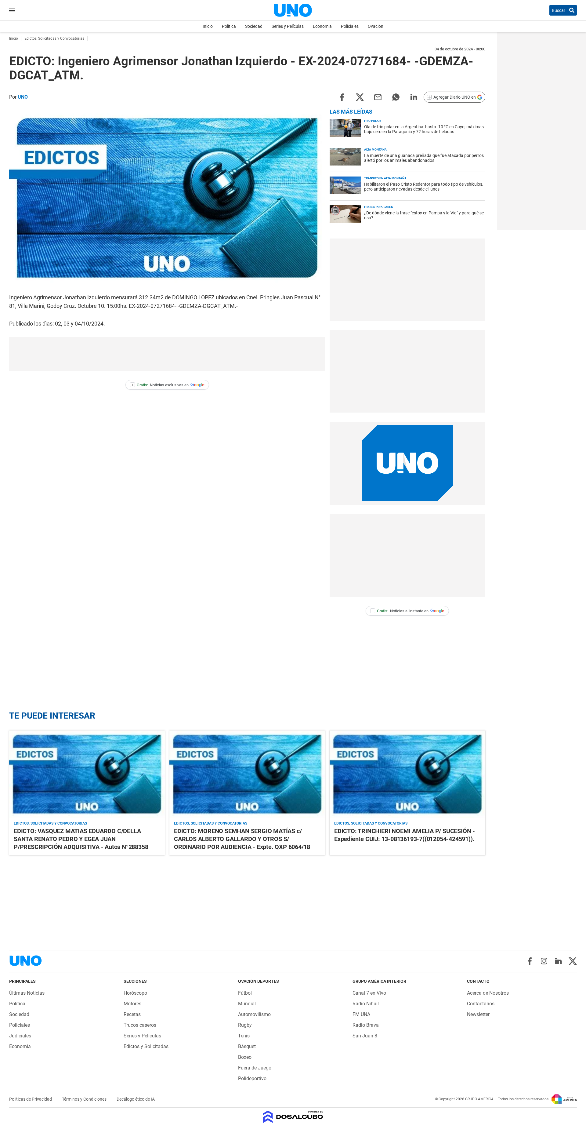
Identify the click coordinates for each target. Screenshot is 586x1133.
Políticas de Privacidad (31, 1099)
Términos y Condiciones (84, 1099)
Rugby (245, 1025)
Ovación (375, 26)
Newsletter (478, 1014)
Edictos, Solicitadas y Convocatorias (50, 823)
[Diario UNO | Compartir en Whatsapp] (396, 97)
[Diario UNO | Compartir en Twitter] (360, 97)
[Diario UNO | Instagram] (544, 961)
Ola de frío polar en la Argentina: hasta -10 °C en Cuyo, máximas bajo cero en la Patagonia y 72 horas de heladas (424, 129)
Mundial (247, 1004)
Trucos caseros (140, 1025)
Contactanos (480, 1004)
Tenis (244, 1036)
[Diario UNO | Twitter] (573, 961)
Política (229, 26)
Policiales (350, 26)
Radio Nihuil (366, 1004)
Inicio (208, 26)
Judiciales (20, 1036)
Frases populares (378, 207)
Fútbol (245, 993)
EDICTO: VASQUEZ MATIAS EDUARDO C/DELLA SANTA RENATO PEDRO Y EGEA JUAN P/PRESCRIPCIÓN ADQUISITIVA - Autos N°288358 (81, 839)
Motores (132, 1004)
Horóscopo (135, 993)
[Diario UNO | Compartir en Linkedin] (414, 97)
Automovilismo (254, 1014)
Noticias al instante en (400, 611)
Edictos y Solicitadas (146, 1046)
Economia (322, 26)
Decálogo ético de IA (136, 1099)
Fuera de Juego (254, 1068)
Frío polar (372, 120)
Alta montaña (375, 149)
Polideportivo (252, 1078)
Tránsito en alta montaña (385, 178)
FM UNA (361, 1014)
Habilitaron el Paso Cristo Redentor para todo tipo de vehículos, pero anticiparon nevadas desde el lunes (423, 186)
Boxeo (244, 1057)
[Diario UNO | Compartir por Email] (378, 97)
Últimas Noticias (27, 993)
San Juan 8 (365, 1036)
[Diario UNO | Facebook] (530, 961)
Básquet (247, 1046)
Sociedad (253, 26)
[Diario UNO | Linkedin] (558, 961)
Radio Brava (366, 1025)
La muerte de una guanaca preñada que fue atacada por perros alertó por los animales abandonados (424, 158)
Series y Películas (288, 26)
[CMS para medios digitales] (293, 1117)
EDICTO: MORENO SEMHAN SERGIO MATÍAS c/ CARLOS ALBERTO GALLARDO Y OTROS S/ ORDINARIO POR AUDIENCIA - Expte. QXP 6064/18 (242, 839)
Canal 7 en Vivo (369, 993)
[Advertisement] (167, 354)
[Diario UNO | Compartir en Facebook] (341, 97)
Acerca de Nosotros (488, 993)
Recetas (132, 1014)
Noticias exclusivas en (160, 385)
